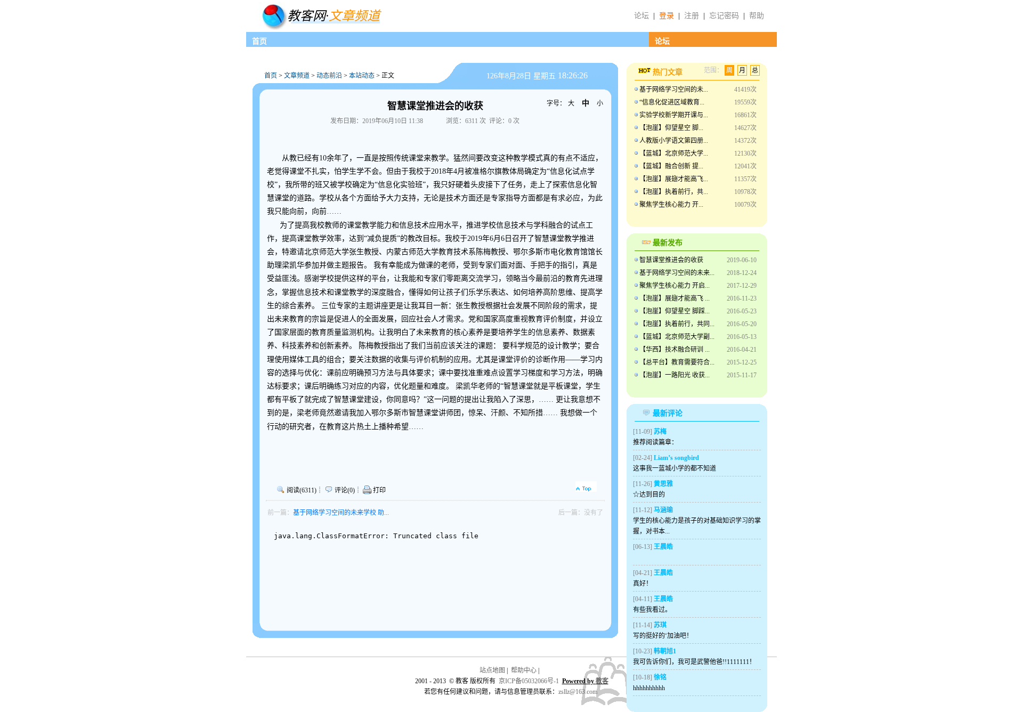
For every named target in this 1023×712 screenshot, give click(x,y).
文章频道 (297, 75)
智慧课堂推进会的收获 (671, 260)
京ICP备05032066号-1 (529, 681)
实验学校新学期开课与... (673, 115)
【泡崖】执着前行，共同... (677, 324)
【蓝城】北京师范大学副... (677, 337)
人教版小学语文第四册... (673, 140)
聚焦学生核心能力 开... (671, 204)
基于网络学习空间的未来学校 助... (341, 512)
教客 (602, 681)
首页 (259, 41)
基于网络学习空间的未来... (677, 273)
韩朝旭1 (665, 651)
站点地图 (492, 670)
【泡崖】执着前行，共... (673, 192)
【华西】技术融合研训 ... (674, 349)
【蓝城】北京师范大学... (673, 153)
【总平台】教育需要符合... (677, 362)
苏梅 (660, 431)
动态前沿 (329, 75)
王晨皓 (663, 547)
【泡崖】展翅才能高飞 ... (674, 298)
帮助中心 (524, 670)
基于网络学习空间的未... (673, 89)
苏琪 (660, 625)
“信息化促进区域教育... (671, 102)
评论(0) (345, 490)
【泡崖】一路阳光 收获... (674, 375)
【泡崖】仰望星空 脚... (671, 128)
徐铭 (660, 677)
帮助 (756, 16)
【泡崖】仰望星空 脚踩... (674, 311)
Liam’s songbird (676, 458)
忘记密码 (724, 16)
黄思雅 (663, 484)
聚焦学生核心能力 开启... (674, 285)
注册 (691, 16)
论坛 (641, 16)
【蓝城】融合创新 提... (671, 166)
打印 (378, 490)
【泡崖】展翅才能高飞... (673, 179)
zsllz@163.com (577, 691)
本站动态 (362, 75)
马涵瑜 (663, 510)
